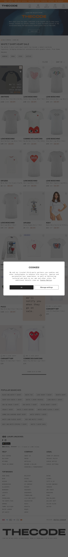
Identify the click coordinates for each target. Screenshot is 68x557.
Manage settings (46, 287)
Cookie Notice (46, 280)
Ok (21, 287)
